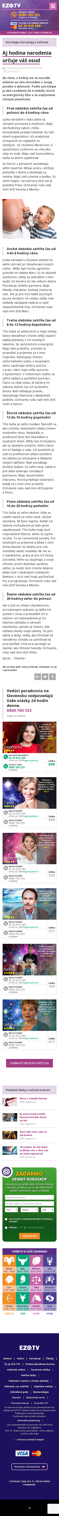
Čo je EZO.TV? (12, 1364)
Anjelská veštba (43, 1386)
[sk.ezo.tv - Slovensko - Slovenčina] (11, 5)
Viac (50, 738)
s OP (21, 1227)
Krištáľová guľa (19, 1392)
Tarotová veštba (40, 1369)
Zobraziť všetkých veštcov (29, 1063)
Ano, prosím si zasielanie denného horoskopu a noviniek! (31, 1220)
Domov (7, 1358)
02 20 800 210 (46, 33)
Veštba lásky (28, 1375)
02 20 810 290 (17, 758)
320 (52, 875)
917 (52, 1042)
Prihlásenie (29, 1236)
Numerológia (41, 1392)
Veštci (20, 1358)
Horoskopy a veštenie (30, 68)
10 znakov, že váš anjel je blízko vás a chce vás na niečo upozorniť (34, 1150)
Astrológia (12, 68)
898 (52, 764)
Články (50, 1358)
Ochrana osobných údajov (30, 1439)
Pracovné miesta (20, 1403)
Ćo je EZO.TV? (41, 1403)
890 (52, 819)
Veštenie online (16, 1369)
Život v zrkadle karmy (33, 1098)
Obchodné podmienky (28, 1420)
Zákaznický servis (35, 1397)
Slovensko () (27, 1466)
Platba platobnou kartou (40, 1364)
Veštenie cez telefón (16, 1386)
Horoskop (35, 1358)
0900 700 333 (19, 710)
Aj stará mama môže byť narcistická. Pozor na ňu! (33, 1117)
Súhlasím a (26, 1227)
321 (52, 931)
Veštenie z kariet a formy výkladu (29, 1380)
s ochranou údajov (35, 1227)
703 (52, 986)
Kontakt (16, 1397)
